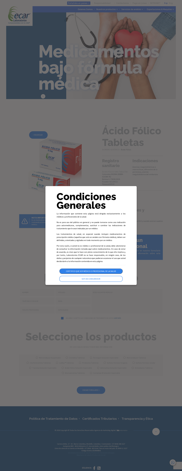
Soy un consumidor (91, 279)
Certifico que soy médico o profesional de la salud (91, 271)
